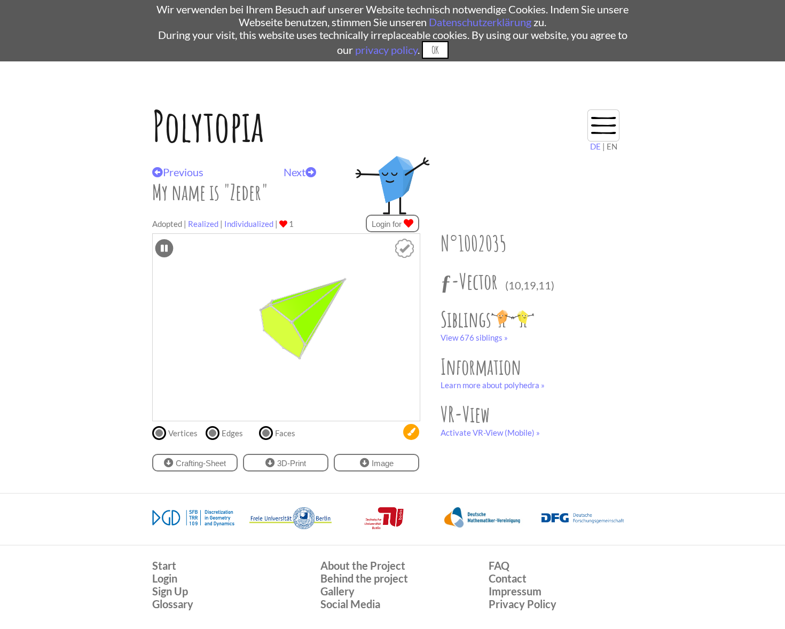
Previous (183, 172)
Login (164, 578)
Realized (203, 224)
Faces (285, 433)
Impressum (515, 591)
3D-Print (290, 463)
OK (434, 50)
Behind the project (364, 578)
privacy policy (386, 49)
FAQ (499, 565)
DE (595, 146)
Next (294, 172)
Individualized (248, 224)
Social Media (350, 603)
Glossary (172, 603)
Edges (232, 433)
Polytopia (208, 126)
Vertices (183, 433)
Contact (508, 578)
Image (382, 463)
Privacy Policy (522, 603)
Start (164, 565)
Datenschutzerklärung (480, 21)
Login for (388, 224)
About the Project (362, 565)
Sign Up (170, 591)
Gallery (337, 591)
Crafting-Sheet (200, 463)
